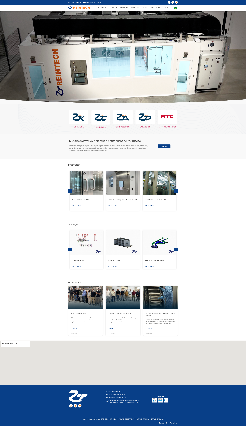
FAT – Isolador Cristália (79, 313)
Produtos (113, 8)
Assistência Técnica (140, 8)
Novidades (155, 8)
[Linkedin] (172, 2)
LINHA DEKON (145, 127)
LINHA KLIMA (79, 127)
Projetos (124, 8)
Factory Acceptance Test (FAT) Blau (121, 313)
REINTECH (102, 8)
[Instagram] (169, 2)
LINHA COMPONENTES (167, 127)
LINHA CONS (101, 127)
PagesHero (173, 423)
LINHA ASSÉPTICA (123, 127)
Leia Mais (74, 328)
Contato (166, 8)
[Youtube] (176, 2)
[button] (69, 117)
